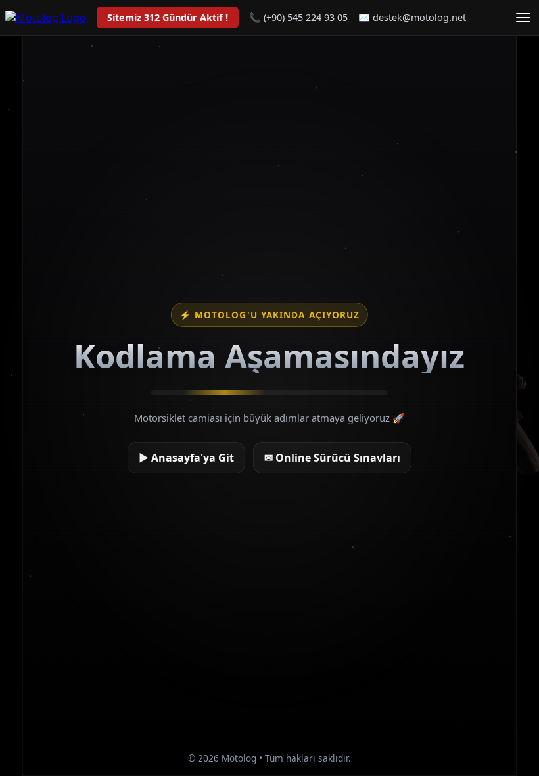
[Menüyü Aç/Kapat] (523, 17)
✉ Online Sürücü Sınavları (332, 457)
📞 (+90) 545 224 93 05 (298, 17)
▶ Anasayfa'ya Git (186, 457)
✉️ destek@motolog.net (412, 17)
